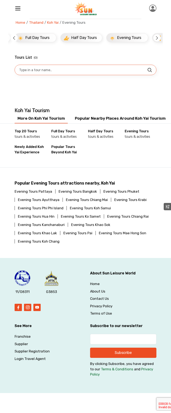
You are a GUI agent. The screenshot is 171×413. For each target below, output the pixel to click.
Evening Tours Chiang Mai (87, 200)
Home (20, 22)
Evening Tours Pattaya (33, 191)
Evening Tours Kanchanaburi (41, 225)
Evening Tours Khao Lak (37, 233)
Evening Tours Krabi (130, 200)
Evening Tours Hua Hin (36, 216)
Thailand (36, 22)
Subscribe (123, 352)
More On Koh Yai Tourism (41, 118)
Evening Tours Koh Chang (38, 241)
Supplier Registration (32, 351)
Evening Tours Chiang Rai (128, 216)
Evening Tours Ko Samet (81, 216)
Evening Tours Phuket (121, 191)
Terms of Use (101, 313)
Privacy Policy (101, 306)
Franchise (23, 336)
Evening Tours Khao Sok (90, 225)
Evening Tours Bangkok (78, 191)
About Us (97, 291)
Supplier (21, 344)
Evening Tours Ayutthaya (38, 200)
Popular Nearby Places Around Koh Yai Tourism (120, 118)
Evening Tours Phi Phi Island (40, 208)
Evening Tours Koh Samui (90, 208)
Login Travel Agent (30, 359)
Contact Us (99, 298)
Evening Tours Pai (77, 233)
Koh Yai (53, 22)
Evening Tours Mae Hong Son (122, 233)
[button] (14, 37)
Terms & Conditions (117, 369)
